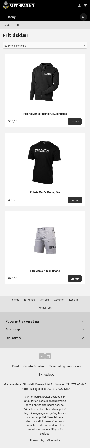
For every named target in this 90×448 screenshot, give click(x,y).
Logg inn (74, 299)
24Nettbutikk (52, 440)
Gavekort (59, 299)
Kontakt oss (45, 307)
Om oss (44, 299)
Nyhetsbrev (46, 374)
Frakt (15, 366)
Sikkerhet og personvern (65, 366)
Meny (11, 17)
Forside (6, 24)
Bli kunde (29, 299)
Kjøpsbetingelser (34, 366)
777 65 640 (78, 384)
